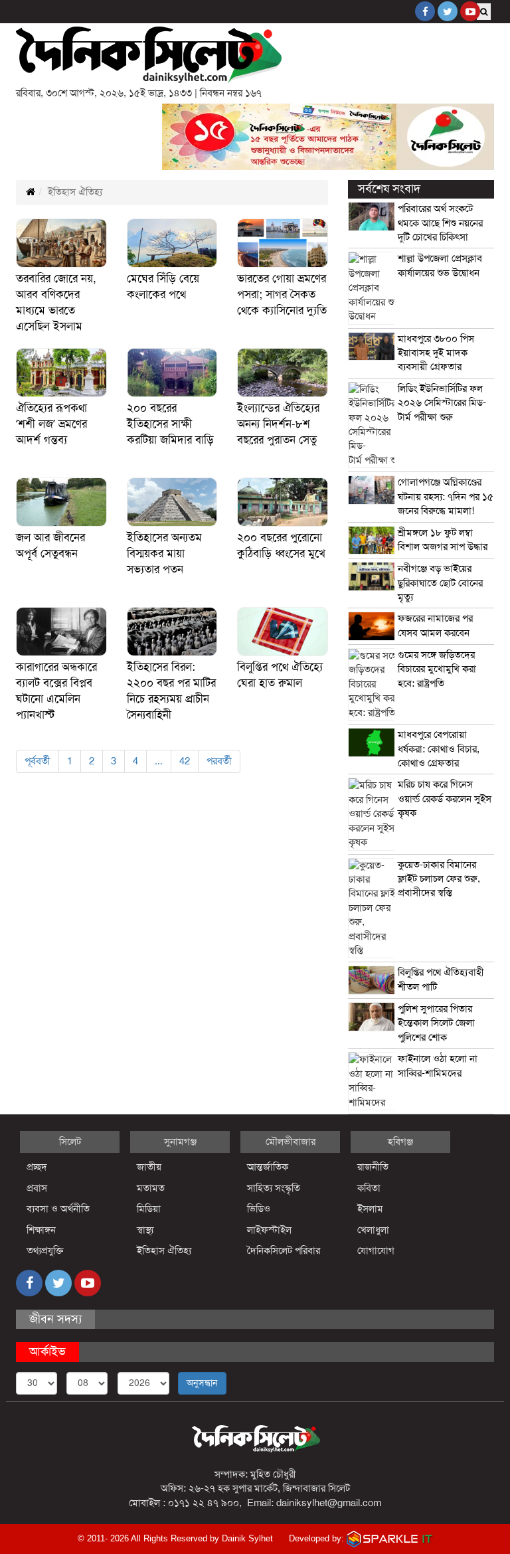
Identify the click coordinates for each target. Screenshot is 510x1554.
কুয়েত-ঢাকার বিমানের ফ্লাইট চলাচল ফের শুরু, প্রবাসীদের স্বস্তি (439, 879)
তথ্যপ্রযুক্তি (45, 1250)
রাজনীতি (372, 1167)
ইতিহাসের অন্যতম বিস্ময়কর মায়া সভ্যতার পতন (164, 553)
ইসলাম (370, 1209)
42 (184, 761)
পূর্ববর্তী (37, 761)
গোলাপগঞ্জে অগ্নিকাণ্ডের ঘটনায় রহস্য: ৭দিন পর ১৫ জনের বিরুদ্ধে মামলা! (445, 496)
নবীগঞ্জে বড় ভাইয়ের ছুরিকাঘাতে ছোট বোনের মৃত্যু (440, 582)
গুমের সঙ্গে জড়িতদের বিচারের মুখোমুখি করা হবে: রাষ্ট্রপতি (437, 669)
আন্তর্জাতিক (267, 1167)
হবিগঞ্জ (400, 1142)
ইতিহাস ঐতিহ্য (164, 1250)
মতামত (151, 1188)
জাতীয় (149, 1167)
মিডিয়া (149, 1209)
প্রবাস (37, 1188)
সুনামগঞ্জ (180, 1142)
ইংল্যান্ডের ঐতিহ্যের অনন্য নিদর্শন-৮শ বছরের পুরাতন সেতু (278, 424)
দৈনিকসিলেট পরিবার (283, 1250)
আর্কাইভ (47, 1351)
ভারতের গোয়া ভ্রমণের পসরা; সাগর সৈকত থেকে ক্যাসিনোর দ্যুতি (282, 294)
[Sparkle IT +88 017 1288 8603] (390, 1538)
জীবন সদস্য (55, 1319)
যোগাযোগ (375, 1250)
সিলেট (70, 1142)
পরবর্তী (219, 761)
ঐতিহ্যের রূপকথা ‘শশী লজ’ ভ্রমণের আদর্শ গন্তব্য (51, 424)
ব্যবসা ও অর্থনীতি (58, 1209)
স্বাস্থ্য (145, 1230)
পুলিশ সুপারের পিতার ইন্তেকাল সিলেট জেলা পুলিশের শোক (436, 1023)
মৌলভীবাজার (290, 1142)
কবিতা (369, 1188)
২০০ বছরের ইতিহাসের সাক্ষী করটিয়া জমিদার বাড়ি (170, 424)
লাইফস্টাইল (269, 1230)
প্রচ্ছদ (37, 1167)
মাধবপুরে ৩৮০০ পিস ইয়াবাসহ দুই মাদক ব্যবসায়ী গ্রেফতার (436, 353)
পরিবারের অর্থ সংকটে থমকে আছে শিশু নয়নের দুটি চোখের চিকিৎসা (440, 223)
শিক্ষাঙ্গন (41, 1230)
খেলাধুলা (373, 1230)
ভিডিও (258, 1209)
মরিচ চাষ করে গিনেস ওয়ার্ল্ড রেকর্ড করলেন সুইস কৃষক (444, 798)
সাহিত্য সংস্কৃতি (273, 1188)
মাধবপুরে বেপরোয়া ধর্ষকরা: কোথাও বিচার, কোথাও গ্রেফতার (438, 749)
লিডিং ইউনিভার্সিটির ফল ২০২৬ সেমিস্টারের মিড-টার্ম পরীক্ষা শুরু (442, 403)
